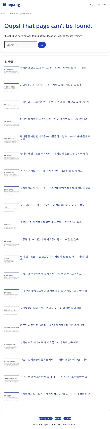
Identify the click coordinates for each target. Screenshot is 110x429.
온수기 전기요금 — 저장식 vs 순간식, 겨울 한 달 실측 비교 (51, 170)
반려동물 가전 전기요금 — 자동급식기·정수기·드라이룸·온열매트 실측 (55, 138)
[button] (91, 4)
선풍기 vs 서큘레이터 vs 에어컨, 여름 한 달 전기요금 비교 (51, 273)
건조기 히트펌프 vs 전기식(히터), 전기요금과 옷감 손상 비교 (52, 325)
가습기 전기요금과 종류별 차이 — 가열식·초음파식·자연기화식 (54, 359)
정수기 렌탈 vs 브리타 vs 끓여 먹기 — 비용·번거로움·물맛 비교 (53, 376)
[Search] (42, 45)
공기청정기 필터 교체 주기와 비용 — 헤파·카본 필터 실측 (50, 308)
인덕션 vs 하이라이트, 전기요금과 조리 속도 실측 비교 (49, 342)
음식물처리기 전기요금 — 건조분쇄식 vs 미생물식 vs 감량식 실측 (55, 187)
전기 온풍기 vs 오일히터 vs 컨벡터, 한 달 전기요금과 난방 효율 (53, 290)
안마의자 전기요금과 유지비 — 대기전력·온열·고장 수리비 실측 (54, 153)
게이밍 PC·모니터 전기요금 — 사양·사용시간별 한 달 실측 (51, 84)
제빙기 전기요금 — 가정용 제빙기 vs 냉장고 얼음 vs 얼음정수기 (54, 119)
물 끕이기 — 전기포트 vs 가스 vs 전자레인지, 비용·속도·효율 (52, 205)
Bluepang (11, 4)
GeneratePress (69, 424)
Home (2, 13)
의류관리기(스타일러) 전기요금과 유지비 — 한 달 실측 (49, 239)
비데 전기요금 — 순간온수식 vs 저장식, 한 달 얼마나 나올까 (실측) (54, 258)
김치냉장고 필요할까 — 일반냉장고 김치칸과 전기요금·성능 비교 (55, 393)
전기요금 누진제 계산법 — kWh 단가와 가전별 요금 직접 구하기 (54, 102)
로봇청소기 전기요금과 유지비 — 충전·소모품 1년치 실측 (51, 222)
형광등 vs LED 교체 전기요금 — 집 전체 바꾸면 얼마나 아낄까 (53, 67)
